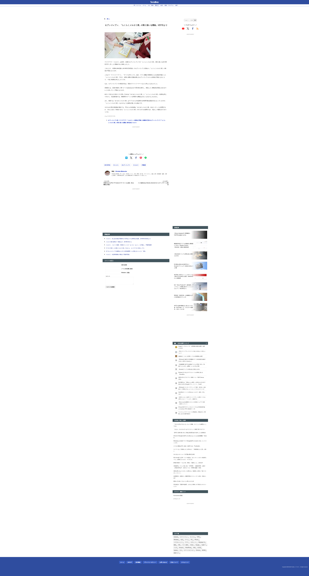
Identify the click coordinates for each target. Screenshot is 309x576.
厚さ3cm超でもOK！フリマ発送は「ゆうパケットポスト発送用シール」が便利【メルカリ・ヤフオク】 (190, 458)
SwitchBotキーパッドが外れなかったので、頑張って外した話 (191, 393)
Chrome (198, 550)
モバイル (193, 537)
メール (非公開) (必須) (127, 268)
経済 (162, 5)
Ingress (176, 550)
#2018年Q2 (107, 165)
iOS (179, 545)
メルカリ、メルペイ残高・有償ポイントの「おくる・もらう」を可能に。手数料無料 (129, 245)
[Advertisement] (154, 11)
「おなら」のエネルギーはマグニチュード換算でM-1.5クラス (189, 429)
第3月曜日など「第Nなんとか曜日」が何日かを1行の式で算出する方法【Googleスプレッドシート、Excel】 (191, 383)
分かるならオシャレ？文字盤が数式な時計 (184, 454)
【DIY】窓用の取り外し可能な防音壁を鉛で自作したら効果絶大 (189, 432)
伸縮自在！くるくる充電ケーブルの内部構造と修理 (190, 356)
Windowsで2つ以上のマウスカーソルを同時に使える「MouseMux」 (190, 373)
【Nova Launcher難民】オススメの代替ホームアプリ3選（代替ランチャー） (191, 403)
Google (198, 545)
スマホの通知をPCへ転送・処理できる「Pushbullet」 (187, 446)
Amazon (181, 547)
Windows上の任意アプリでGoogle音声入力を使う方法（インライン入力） (190, 441)
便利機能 (138, 562)
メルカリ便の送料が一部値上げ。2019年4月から (119, 242)
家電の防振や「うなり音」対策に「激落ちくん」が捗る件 (188, 462)
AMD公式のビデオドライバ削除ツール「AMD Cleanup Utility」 (191, 378)
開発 (175, 545)
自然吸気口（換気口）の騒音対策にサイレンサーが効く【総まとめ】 (189, 477)
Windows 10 (202, 542)
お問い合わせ (163, 562)
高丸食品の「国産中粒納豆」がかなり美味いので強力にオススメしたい (189, 485)
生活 (182, 539)
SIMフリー (177, 553)
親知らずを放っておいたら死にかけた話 (183, 481)
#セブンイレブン (126, 165)
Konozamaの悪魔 (177, 495)
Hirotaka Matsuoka (121, 171)
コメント (108, 276)
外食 (194, 547)
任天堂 (199, 547)
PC (192, 539)
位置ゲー (204, 545)
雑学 (176, 5)
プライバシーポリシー (150, 562)
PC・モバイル (137, 5)
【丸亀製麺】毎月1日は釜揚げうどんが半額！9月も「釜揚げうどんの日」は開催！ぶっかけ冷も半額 (191, 365)
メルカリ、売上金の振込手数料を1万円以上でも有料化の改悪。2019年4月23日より (128, 238)
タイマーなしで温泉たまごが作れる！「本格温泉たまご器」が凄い (189, 450)
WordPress (188, 547)
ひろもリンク (176, 498)
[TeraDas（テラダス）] (154, 2)
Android (176, 537)
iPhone (197, 539)
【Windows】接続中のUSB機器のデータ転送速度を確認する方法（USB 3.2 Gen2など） (192, 360)
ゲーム (144, 5)
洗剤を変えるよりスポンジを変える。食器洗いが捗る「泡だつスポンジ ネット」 (189, 472)
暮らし (157, 5)
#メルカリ (136, 165)
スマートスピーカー (189, 550)
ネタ (181, 550)
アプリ (187, 542)
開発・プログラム (169, 5)
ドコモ (176, 547)
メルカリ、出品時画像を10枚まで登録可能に (118, 254)
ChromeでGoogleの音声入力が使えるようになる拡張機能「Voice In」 (190, 436)
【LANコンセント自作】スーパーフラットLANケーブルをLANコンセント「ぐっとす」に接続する (191, 398)
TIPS (199, 537)
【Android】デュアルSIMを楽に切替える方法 (189, 369)
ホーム (122, 562)
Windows (177, 539)
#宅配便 (144, 165)
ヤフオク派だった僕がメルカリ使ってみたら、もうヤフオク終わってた (125, 248)
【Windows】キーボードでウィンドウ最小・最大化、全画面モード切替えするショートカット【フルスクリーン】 (192, 388)
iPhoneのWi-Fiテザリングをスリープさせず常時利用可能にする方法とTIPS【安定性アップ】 (191, 408)
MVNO (204, 550)
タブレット (194, 542)
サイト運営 (185, 545)
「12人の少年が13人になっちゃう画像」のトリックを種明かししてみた (189, 425)
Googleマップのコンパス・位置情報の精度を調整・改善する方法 (191, 347)
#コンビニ (116, 165)
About (130, 562)
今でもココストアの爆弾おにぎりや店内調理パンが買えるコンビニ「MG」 (126, 251)
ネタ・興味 (150, 5)
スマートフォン (184, 537)
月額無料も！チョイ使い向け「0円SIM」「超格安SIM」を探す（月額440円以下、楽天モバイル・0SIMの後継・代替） (189, 467)
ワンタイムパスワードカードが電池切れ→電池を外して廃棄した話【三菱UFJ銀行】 (192, 413)
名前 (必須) (124, 265)
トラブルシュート (179, 542)
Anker (192, 545)
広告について (174, 562)
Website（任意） (125, 272)
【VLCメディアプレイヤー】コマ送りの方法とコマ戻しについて (191, 352)
